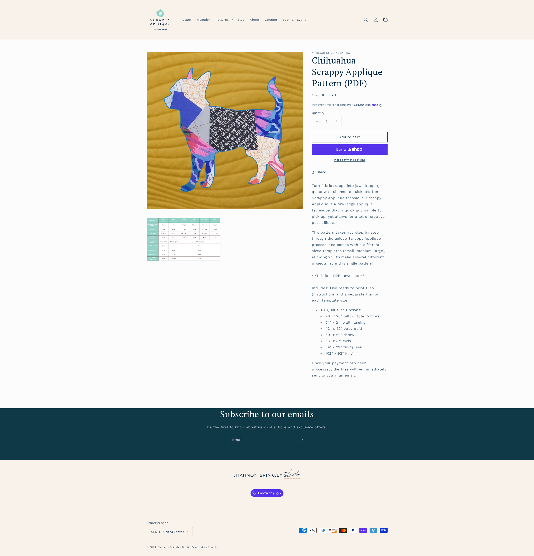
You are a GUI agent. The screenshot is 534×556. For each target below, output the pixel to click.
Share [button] (321, 172)
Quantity (318, 113)
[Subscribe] (301, 440)
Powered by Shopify (204, 547)
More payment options (349, 159)
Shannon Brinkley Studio (174, 547)
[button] (224, 19)
